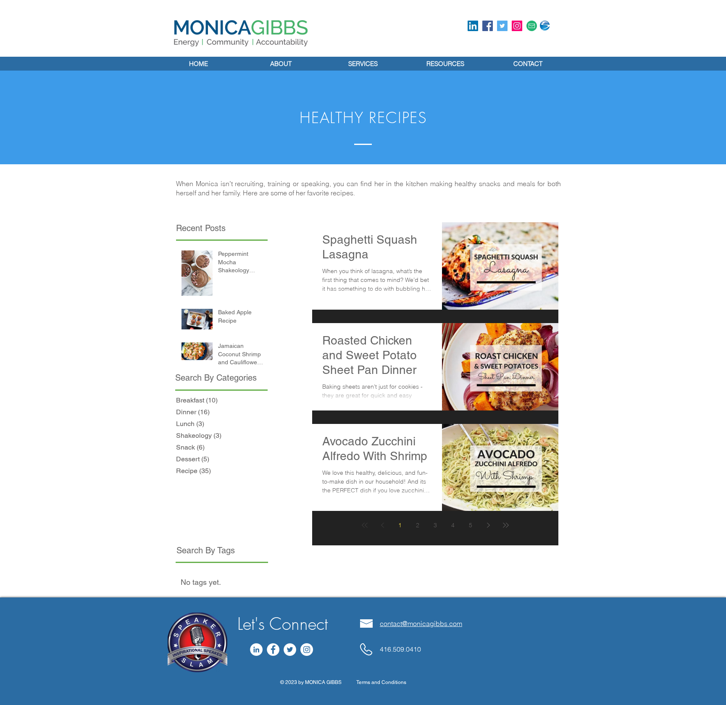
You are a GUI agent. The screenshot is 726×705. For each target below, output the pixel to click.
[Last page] (505, 525)
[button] (445, 64)
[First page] (364, 525)
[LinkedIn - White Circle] (256, 649)
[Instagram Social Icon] (517, 26)
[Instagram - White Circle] (306, 649)
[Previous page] (382, 525)
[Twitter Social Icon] (502, 26)
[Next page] (488, 525)
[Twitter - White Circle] (290, 649)
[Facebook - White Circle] (273, 649)
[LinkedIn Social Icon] (473, 26)
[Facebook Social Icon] (487, 26)
